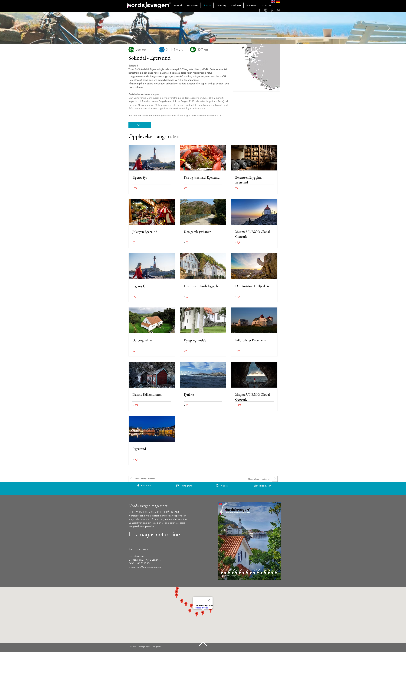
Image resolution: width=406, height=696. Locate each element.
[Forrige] (17, 28)
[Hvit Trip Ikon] (256, 486)
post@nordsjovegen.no (149, 566)
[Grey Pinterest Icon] (272, 10)
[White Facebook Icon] (138, 485)
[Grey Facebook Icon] (259, 10)
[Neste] (388, 28)
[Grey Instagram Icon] (266, 10)
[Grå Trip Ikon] (278, 10)
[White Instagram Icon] (178, 486)
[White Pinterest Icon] (217, 486)
